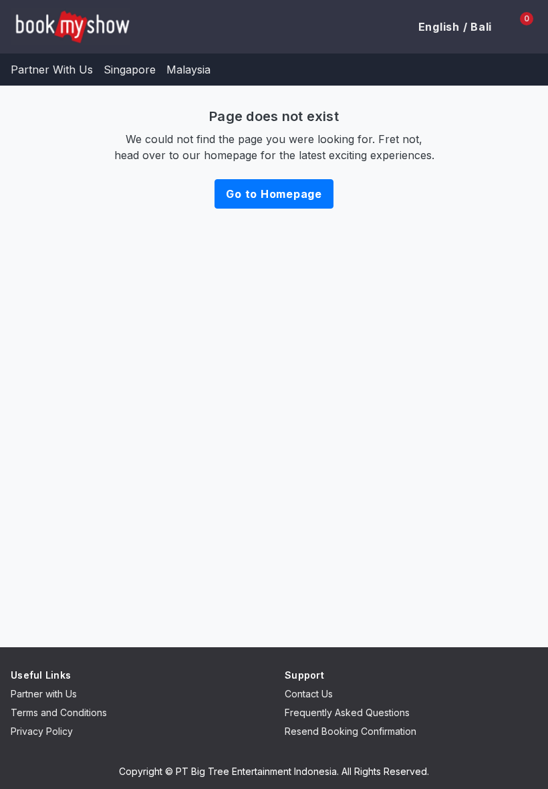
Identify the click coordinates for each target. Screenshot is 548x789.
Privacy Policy (42, 731)
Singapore (130, 69)
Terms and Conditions (59, 712)
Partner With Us (52, 69)
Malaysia (188, 69)
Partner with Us (44, 693)
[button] (447, 26)
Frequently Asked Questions (347, 712)
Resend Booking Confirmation (350, 731)
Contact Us (309, 693)
